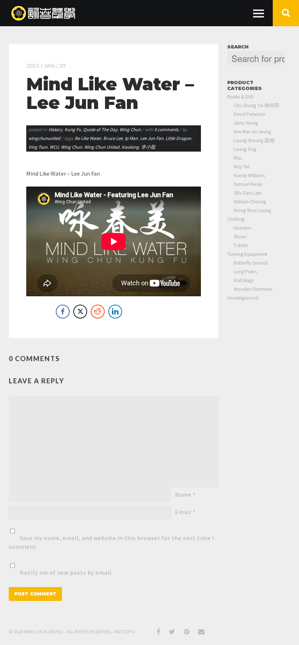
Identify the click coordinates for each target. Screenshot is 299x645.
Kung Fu (73, 129)
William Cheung (250, 202)
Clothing (235, 219)
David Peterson (249, 114)
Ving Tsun (37, 147)
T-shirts (241, 245)
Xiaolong (130, 147)
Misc (238, 158)
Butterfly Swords (251, 263)
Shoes (240, 237)
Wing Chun (130, 129)
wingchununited (44, 138)
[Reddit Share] (98, 311)
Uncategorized (242, 298)
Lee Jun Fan (151, 138)
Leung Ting (245, 149)
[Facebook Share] (63, 311)
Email (185, 512)
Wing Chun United (101, 147)
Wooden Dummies (253, 289)
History (55, 129)
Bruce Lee (113, 138)
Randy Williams (249, 175)
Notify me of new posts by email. (66, 572)
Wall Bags (243, 280)
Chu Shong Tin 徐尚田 (257, 105)
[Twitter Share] (80, 311)
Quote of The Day (100, 129)
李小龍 (148, 147)
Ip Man (131, 138)
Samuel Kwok (248, 184)
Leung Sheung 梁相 (254, 140)
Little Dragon (178, 138)
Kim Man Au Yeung (252, 132)
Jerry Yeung (246, 123)
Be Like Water (88, 138)
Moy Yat (241, 167)
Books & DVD (240, 97)
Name (185, 494)
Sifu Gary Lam (248, 193)
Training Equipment (247, 254)
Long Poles (245, 272)
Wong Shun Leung (252, 210)
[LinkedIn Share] (115, 311)
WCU (54, 147)
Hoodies (242, 228)
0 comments (166, 129)
